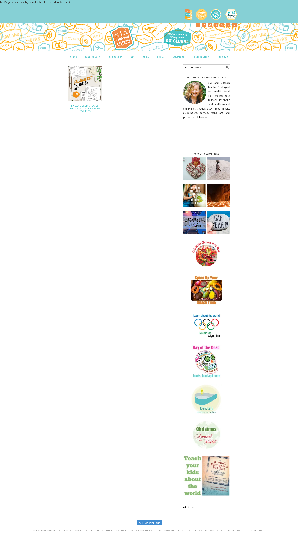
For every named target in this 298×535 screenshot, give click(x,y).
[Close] (199, 243)
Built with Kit (176, 284)
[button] (122, 276)
